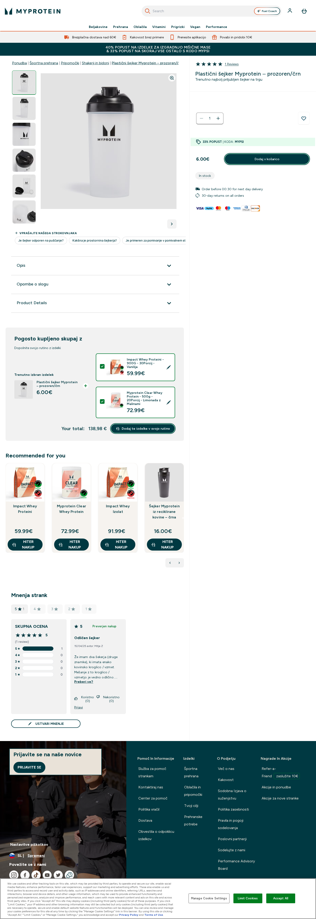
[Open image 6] (24, 212)
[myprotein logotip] (32, 11)
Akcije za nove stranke (280, 798)
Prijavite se (29, 767)
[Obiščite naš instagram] (14, 875)
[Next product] (179, 562)
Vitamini (159, 26)
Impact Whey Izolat (118, 509)
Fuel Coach (269, 11)
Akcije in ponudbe (276, 787)
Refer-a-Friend (280, 772)
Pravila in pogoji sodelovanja (230, 824)
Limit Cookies (248, 898)
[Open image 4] (24, 160)
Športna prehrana (44, 63)
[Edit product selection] (168, 367)
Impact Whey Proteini (25, 509)
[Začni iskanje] (147, 11)
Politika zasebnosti (233, 809)
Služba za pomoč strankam (152, 772)
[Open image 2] (24, 108)
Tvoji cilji (191, 806)
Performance (216, 26)
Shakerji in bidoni (95, 63)
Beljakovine (98, 26)
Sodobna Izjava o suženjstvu (232, 794)
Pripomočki (70, 63)
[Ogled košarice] (304, 11)
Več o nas (226, 769)
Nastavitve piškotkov (29, 844)
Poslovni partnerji (232, 839)
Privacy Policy (128, 914)
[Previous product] (170, 562)
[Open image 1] (24, 82)
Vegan (195, 26)
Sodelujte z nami (231, 850)
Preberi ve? (83, 681)
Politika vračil (148, 809)
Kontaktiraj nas (150, 787)
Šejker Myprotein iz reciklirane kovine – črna (164, 511)
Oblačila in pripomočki (193, 790)
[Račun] (290, 11)
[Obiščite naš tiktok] (36, 875)
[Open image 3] (24, 134)
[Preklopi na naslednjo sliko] (172, 224)
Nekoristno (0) (111, 699)
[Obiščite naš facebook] (25, 875)
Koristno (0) (87, 699)
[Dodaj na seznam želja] (304, 118)
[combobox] (212, 11)
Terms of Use (153, 914)
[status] (210, 118)
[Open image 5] (24, 186)
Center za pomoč (152, 798)
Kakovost (226, 780)
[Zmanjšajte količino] (201, 118)
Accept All (280, 898)
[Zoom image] (172, 78)
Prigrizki (178, 26)
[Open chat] (69, 875)
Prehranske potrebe (193, 820)
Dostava (145, 820)
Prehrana (120, 26)
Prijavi (78, 707)
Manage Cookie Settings (209, 898)
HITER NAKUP (28, 544)
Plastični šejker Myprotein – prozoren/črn (147, 63)
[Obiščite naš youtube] (47, 875)
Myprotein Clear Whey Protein (71, 509)
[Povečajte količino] (218, 118)
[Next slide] (183, 518)
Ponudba (19, 63)
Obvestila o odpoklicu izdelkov (156, 835)
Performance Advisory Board (236, 864)
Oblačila (140, 26)
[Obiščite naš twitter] (58, 875)
